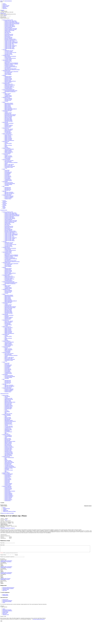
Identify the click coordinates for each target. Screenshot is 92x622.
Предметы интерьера (6, 159)
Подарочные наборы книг (9, 86)
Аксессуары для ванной (9, 160)
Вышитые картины (8, 76)
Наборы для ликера (8, 139)
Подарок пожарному (8, 494)
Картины (4, 75)
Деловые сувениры (8, 112)
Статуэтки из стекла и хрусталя (10, 52)
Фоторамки (7, 185)
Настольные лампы (8, 118)
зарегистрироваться (8, 0)
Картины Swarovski (8, 78)
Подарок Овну (7, 481)
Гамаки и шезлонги (8, 155)
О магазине (5, 4)
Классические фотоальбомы (10, 183)
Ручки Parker (7, 174)
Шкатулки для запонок (9, 192)
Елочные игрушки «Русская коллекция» (12, 23)
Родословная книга (8, 87)
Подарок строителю (8, 497)
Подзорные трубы (8, 408)
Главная (4, 3)
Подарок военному (8, 489)
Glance (6, 519)
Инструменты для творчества (10, 91)
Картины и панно (8, 401)
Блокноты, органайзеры (9, 123)
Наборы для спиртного (7, 133)
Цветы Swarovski (8, 73)
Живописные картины (9, 399)
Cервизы (4, 92)
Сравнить (10, 525)
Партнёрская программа (7, 601)
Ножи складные (7, 157)
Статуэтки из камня (8, 53)
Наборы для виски (8, 136)
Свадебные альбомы (8, 184)
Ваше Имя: (2, 542)
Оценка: (1, 554)
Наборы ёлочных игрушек (9, 30)
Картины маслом (8, 80)
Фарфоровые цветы (8, 429)
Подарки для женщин (5, 201)
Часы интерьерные (8, 454)
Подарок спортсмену (8, 496)
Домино (6, 142)
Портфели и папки (8, 126)
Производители (5, 6)
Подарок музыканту (8, 492)
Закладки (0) (5, 8)
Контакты (4, 7)
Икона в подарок (8, 400)
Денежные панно (8, 77)
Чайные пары (7, 94)
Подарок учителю (8, 498)
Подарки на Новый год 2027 (8, 19)
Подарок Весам (7, 475)
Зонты (6, 416)
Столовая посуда (8, 427)
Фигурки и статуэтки (8, 121)
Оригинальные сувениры (9, 462)
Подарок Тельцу (8, 485)
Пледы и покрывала (8, 98)
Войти (1, 0)
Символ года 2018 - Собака (10, 40)
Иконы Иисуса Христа (9, 103)
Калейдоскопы (7, 61)
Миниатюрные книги (9, 275)
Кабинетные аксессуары (7, 110)
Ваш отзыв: (2, 544)
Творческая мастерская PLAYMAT (11, 90)
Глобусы (6, 111)
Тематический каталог (4, 393)
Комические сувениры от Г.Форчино (11, 62)
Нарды (6, 146)
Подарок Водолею (8, 476)
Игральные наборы (8, 143)
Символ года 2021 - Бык (9, 43)
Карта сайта (5, 590)
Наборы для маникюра (9, 151)
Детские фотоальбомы (9, 182)
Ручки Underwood (8, 176)
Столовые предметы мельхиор (10, 58)
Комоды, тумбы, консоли (9, 164)
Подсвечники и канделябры (10, 166)
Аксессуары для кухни (9, 128)
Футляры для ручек (8, 180)
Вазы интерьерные (8, 161)
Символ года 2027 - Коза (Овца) (10, 20)
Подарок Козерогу (8, 479)
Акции (4, 602)
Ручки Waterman (8, 178)
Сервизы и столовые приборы (10, 467)
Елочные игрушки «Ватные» (10, 26)
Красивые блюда (8, 130)
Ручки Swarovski (8, 175)
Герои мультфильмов (8, 27)
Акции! (4, 208)
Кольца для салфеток (8, 129)
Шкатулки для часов (8, 386)
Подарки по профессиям (7, 486)
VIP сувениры (7, 396)
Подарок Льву (7, 480)
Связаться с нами (6, 589)
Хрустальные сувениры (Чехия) (10, 68)
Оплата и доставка (6, 5)
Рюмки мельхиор (8, 57)
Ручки (4, 169)
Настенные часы (8, 188)
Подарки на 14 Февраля (9, 195)
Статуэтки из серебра (8, 51)
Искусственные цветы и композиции (11, 71)
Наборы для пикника (8, 156)
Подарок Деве (7, 477)
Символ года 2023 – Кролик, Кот (11, 45)
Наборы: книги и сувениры (10, 84)
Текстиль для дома (8, 428)
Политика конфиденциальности (8, 587)
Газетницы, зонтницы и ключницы (11, 162)
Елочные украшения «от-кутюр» (11, 29)
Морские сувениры (8, 117)
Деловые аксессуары (8, 398)
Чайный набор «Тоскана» (5, 579)
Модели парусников (8, 116)
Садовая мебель (7, 158)
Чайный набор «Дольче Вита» (5, 561)
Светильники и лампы (9, 167)
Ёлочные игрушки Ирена (9, 24)
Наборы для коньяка (8, 138)
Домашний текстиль (6, 97)
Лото (5, 144)
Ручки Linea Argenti (8, 364)
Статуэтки (4, 49)
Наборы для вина (8, 135)
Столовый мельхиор (6, 55)
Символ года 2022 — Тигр (9, 44)
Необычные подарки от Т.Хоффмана (11, 63)
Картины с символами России (10, 81)
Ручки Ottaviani (7, 173)
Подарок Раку (7, 482)
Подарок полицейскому (9, 495)
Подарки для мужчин (5, 203)
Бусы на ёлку (7, 33)
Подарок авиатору (8, 487)
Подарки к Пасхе (8, 198)
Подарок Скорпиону (8, 483)
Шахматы (6, 147)
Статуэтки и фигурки (9, 425)
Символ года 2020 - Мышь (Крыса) (11, 42)
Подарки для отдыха (6, 153)
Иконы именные (8, 297)
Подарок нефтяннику (8, 493)
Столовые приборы (8, 59)
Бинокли (6, 154)
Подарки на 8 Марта (8, 197)
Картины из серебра (8, 79)
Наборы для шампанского (9, 140)
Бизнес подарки (4, 207)
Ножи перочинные (8, 445)
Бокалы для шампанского (9, 457)
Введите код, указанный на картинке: (7, 556)
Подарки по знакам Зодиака (8, 473)
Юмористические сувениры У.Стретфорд (12, 69)
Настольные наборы (8, 119)
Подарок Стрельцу (8, 484)
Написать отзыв (14, 526)
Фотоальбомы (5, 181)
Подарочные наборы (8, 407)
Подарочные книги (8, 406)
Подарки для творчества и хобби (8, 89)
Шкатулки (4, 191)
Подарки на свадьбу (4, 205)
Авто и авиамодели (8, 435)
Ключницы (7, 124)
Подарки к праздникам (7, 194)
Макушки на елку (8, 32)
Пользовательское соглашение (8, 588)
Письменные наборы (8, 120)
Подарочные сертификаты (7, 600)
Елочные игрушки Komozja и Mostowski (12, 22)
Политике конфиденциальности (39, 619)
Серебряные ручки (8, 179)
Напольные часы (8, 187)
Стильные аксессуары (9, 426)
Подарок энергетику (8, 499)
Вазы (6, 458)
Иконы (4, 102)
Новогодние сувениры (9, 35)
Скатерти (6, 101)
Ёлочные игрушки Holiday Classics (11, 21)
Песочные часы (7, 190)
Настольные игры (6, 141)
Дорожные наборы (8, 342)
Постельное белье (8, 100)
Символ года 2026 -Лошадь (10, 48)
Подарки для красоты (6, 148)
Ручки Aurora (7, 170)
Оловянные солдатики (9, 64)
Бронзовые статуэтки (8, 54)
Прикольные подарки (9, 451)
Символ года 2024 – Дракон (10, 46)
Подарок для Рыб (8, 478)
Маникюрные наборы (9, 420)
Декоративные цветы (6, 70)
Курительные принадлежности (10, 114)
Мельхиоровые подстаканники (10, 56)
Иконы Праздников (8, 107)
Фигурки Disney (8, 67)
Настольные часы (8, 189)
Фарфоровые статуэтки (9, 50)
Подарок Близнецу (8, 474)
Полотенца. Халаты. (8, 99)
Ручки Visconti (7, 177)
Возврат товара (5, 594)
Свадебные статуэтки (9, 465)
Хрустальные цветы (8, 72)
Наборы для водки (8, 137)
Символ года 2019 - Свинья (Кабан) (11, 41)
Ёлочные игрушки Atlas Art (10, 25)
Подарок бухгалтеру (8, 488)
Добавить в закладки (4, 525)
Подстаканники (7, 131)
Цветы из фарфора (8, 74)
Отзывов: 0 (8, 526)
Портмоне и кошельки (9, 125)
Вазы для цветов (8, 415)
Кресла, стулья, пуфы (8, 165)
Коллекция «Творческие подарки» (11, 39)
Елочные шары (7, 31)
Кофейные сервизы (8, 96)
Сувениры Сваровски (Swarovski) (11, 66)
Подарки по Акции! (6, 472)
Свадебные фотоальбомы (9, 466)
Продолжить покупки (87, 505)
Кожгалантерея (5, 122)
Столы (6, 168)
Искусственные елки (8, 37)
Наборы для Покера (8, 145)
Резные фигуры (7, 36)
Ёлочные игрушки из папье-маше (11, 28)
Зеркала (6, 163)
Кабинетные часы (8, 113)
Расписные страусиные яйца (10, 65)
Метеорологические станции (10, 115)
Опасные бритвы (8, 152)
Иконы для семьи (8, 106)
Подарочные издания (8, 85)
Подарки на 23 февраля (9, 196)
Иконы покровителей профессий (11, 108)
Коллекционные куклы (9, 34)
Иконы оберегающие (8, 109)
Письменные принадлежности (10, 421)
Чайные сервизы (8, 93)
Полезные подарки (8, 450)
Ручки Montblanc (8, 172)
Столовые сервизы (8, 95)
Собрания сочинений (8, 88)
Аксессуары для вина (8, 134)
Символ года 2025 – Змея (9, 47)
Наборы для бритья (8, 150)
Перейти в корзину (4, 505)
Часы (3, 186)
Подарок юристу (8, 500)
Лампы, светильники (8, 461)
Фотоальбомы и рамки (9, 453)
